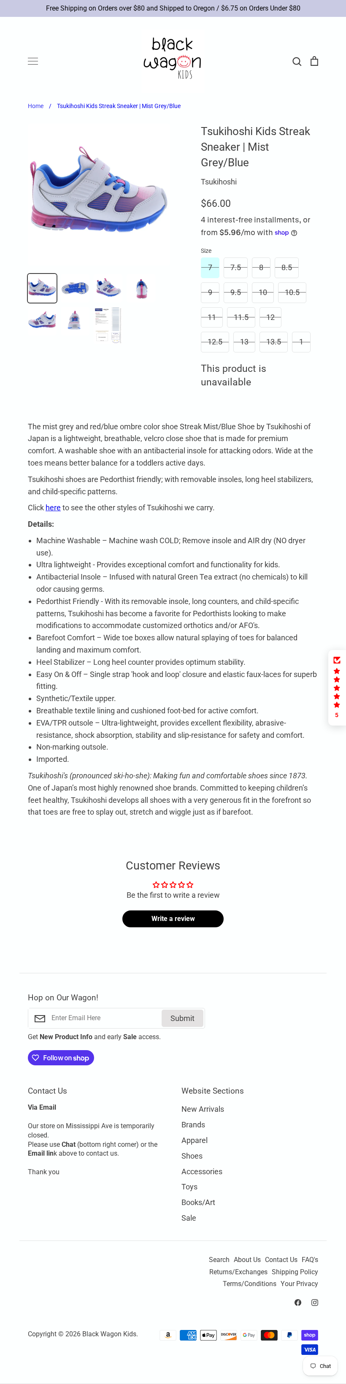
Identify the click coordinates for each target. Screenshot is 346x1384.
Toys (189, 1186)
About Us (247, 1260)
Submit (182, 1018)
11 (212, 317)
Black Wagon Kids (109, 1334)
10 (263, 292)
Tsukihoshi (219, 181)
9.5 (235, 292)
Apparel (194, 1140)
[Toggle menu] (33, 61)
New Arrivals (202, 1109)
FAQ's (310, 1260)
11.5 (241, 317)
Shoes (192, 1155)
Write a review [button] (173, 919)
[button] (337, 688)
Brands (193, 1124)
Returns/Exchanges (238, 1272)
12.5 (215, 341)
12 (270, 317)
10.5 (292, 292)
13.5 (273, 341)
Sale (188, 1217)
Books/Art (198, 1202)
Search (219, 1260)
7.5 (235, 267)
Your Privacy (299, 1284)
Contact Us (281, 1260)
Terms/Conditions (249, 1284)
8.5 (286, 267)
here (53, 507)
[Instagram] (314, 1302)
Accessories (201, 1171)
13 (244, 341)
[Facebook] (297, 1302)
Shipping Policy (295, 1272)
